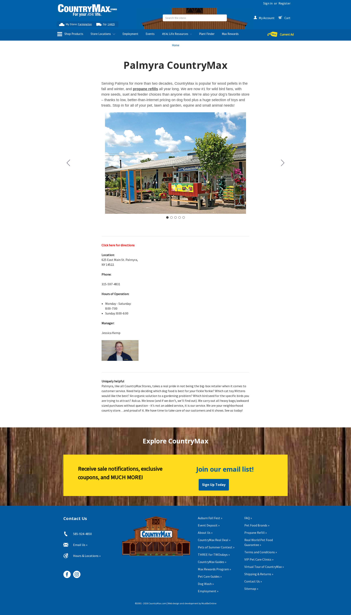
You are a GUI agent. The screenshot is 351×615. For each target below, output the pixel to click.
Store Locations (101, 34)
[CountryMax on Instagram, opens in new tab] (75, 573)
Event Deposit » (209, 525)
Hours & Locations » (87, 556)
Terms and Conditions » (260, 552)
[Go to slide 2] (282, 163)
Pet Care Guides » (210, 576)
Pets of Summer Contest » (216, 547)
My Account (267, 18)
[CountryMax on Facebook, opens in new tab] (65, 573)
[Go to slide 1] (167, 217)
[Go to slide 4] (179, 217)
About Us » (205, 533)
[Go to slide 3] (175, 217)
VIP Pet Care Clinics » (258, 559)
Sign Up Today (213, 484)
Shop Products (73, 34)
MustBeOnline (209, 603)
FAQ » (248, 518)
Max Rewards (230, 34)
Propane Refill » (255, 533)
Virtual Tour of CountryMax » (264, 567)
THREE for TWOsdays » (214, 554)
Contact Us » (253, 581)
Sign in (268, 3)
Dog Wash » (206, 584)
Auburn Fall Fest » (210, 518)
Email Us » (80, 545)
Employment (130, 34)
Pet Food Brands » (256, 525)
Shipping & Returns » (258, 574)
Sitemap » (251, 589)
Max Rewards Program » (214, 569)
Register (284, 3)
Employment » (208, 591)
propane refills (145, 89)
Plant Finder (206, 34)
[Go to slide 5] (68, 163)
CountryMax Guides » (212, 562)
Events (150, 34)
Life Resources (175, 34)
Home (175, 45)
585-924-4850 (82, 534)
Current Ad (287, 34)
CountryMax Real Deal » (214, 540)
